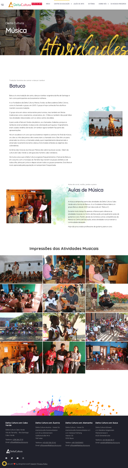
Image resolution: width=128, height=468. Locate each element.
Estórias (91, 4)
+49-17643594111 (77, 443)
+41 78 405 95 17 (108, 440)
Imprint (33, 464)
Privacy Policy (42, 464)
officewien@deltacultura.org (50, 445)
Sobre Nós (102, 4)
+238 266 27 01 (17, 440)
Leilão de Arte (79, 4)
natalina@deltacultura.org (110, 443)
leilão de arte (37, 4)
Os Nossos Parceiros (118, 4)
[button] (4, 463)
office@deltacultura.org (19, 442)
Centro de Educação (62, 4)
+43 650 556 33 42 (49, 443)
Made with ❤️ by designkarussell (18, 464)
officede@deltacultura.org (80, 445)
